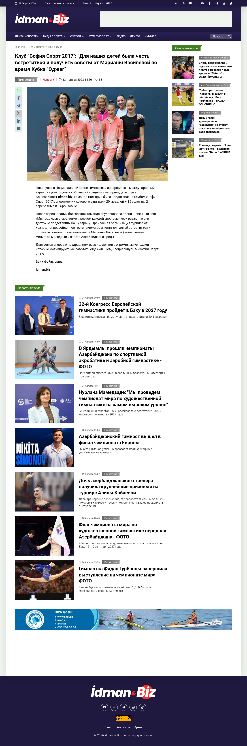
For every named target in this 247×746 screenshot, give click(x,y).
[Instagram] (224, 3)
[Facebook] (209, 3)
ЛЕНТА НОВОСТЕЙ (27, 36)
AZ (176, 3)
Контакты (59, 3)
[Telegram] (216, 3)
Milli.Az (110, 3)
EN (183, 3)
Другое (135, 36)
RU (190, 3)
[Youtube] (202, 3)
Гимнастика (26, 79)
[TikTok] (231, 3)
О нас (48, 3)
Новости (48, 79)
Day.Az (99, 3)
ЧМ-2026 (150, 36)
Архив (70, 3)
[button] (18, 90)
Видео (121, 36)
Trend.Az (88, 3)
